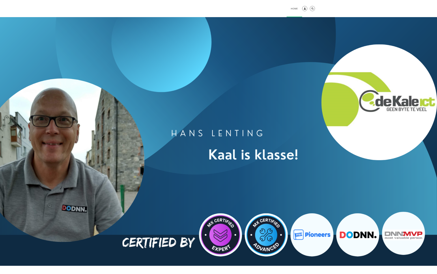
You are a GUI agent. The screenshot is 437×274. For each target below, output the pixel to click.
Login (304, 16)
